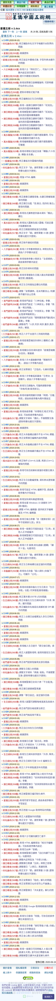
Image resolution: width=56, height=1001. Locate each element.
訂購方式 (48, 968)
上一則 (19, 32)
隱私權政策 (21, 968)
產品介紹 (21, 2)
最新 (5, 32)
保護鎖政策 (21, 972)
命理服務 (21, 6)
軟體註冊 (7, 6)
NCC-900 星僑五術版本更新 (30, 10)
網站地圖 (48, 972)
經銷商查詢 (34, 972)
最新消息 (7, 2)
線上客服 (48, 6)
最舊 (25, 32)
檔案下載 (35, 2)
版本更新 (10, 10)
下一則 (11, 32)
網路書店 (35, 6)
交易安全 (35, 968)
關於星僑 (7, 968)
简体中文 (49, 21)
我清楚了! (48, 997)
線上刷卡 (7, 972)
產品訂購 (48, 2)
